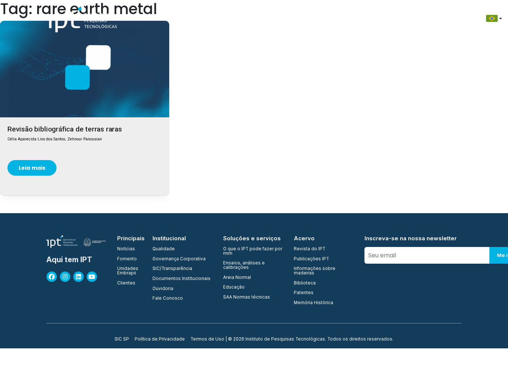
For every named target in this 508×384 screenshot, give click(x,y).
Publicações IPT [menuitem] (311, 259)
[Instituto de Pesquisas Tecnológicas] (81, 18)
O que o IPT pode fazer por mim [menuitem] (252, 251)
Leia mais (32, 168)
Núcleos (249, 18)
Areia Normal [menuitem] (237, 278)
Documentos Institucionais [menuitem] (181, 279)
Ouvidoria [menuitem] (162, 289)
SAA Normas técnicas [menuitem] (246, 297)
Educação (359, 18)
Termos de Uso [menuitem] (207, 339)
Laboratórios (286, 18)
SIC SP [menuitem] (122, 339)
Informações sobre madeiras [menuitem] (314, 271)
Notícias (425, 18)
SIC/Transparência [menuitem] (172, 269)
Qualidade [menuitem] (163, 249)
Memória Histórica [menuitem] (313, 303)
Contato (393, 18)
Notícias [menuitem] (126, 249)
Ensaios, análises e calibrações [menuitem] (244, 265)
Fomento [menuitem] (127, 259)
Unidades (216, 18)
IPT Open (183, 18)
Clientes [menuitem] (126, 283)
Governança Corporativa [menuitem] (179, 259)
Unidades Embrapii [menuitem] (127, 271)
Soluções (324, 18)
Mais (452, 18)
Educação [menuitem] (234, 287)
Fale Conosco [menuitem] (167, 298)
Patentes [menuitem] (304, 293)
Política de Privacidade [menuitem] (160, 339)
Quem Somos (145, 18)
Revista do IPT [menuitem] (309, 249)
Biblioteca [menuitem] (305, 283)
